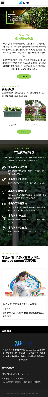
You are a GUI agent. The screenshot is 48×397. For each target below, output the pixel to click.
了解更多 (24, 76)
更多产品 (24, 131)
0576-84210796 (15, 374)
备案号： (18, 393)
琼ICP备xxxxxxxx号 (28, 393)
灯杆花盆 (35, 125)
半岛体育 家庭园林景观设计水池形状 (21, 304)
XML (37, 393)
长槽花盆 (13, 125)
